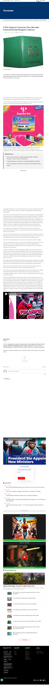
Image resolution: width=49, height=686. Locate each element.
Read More (25, 639)
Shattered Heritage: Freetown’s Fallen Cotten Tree (18, 586)
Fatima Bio (6, 672)
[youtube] (38, 1)
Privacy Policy (39, 651)
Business (31, 20)
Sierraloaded (10, 344)
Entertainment (23, 20)
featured (5, 661)
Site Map (27, 654)
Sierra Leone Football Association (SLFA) (7, 664)
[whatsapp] (40, 1)
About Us (27, 651)
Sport (34, 20)
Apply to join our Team (29, 347)
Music (12, 20)
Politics (18, 20)
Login (44, 366)
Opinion (44, 20)
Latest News (8, 483)
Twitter (29, 344)
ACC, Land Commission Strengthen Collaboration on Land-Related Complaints (23, 491)
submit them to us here (19, 347)
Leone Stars (6, 670)
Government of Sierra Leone (7, 657)
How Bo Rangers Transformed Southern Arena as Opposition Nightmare (21, 495)
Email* (19, 472)
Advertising (27, 653)
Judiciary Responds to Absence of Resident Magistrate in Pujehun (23, 161)
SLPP (10, 659)
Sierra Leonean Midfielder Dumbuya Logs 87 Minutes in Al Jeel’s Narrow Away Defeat (25, 487)
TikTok (43, 344)
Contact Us (27, 657)
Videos (15, 20)
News (4, 20)
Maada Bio (6, 651)
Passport (5, 340)
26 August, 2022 (7, 32)
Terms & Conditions (40, 653)
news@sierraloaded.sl (8, 347)
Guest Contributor (7, 69)
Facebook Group (23, 344)
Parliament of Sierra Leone (7, 668)
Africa (41, 20)
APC (10, 651)
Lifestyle (28, 20)
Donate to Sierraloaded (39, 347)
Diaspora (38, 20)
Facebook (17, 344)
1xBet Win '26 (8, 20)
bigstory (5, 659)
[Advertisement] (23, 88)
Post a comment (20, 32)
